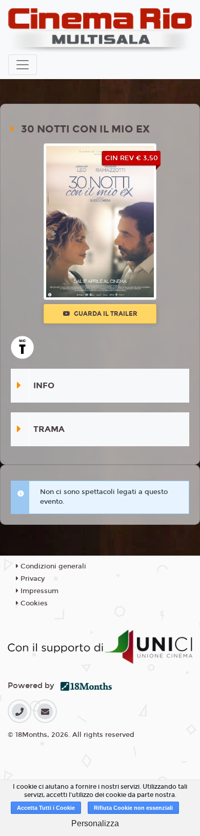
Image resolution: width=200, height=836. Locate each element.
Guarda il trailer (104, 313)
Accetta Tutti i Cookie (46, 808)
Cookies (33, 603)
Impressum (38, 591)
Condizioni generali (52, 566)
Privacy (31, 579)
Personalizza (95, 823)
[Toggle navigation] (22, 64)
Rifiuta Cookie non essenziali (133, 808)
